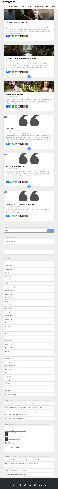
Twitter (7, 383)
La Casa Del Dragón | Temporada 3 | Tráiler (15, 414)
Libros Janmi (8, 337)
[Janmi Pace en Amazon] (14, 484)
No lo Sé (7, 358)
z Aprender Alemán (10, 394)
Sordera (7, 376)
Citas (6, 276)
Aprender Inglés (9, 269)
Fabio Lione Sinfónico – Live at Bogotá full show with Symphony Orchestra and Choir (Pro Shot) (28, 411)
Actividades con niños (10, 262)
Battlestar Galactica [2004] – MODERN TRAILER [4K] (25, 463)
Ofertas (7, 362)
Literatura (7, 340)
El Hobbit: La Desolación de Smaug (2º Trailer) (21, 58)
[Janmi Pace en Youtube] (40, 484)
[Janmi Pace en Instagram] (20, 484)
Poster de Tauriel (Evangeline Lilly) (17, 23)
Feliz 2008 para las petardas (15, 166)
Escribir (7, 305)
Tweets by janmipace (10, 241)
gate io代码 (8, 459)
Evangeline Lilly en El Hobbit (15, 94)
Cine (6, 272)
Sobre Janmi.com (27, 481)
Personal (7, 369)
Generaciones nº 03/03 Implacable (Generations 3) (14, 439)
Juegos (7, 330)
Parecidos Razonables (10, 365)
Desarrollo (7, 294)
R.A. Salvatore (8, 442)
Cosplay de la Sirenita (19, 470)
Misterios (7, 344)
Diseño (7, 297)
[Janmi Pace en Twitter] (30, 484)
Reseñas (48, 6)
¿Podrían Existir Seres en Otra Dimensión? (15, 418)
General (7, 312)
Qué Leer (29, 6)
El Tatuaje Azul (12, 432)
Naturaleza (8, 355)
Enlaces (7, 301)
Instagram (7, 322)
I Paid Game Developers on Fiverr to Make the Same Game (26, 459)
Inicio (10, 6)
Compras (7, 283)
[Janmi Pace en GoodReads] (35, 484)
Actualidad (8, 265)
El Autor (54, 6)
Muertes (7, 347)
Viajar (6, 387)
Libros (6, 333)
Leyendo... (15, 431)
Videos (7, 390)
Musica (7, 351)
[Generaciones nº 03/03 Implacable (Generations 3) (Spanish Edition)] (6, 439)
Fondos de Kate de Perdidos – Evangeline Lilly (21, 204)
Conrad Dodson (9, 474)
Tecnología (8, 380)
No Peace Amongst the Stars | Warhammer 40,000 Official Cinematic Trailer (23, 407)
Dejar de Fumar (9, 290)
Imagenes (7, 319)
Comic (6, 280)
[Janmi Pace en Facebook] (25, 484)
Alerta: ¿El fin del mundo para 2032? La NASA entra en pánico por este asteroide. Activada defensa (29, 403)
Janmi (8, 25)
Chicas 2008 (10, 129)
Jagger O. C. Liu (9, 470)
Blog (23, 6)
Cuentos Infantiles (9, 287)
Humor (7, 315)
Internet (7, 326)
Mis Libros (16, 6)
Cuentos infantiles (38, 6)
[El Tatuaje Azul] (6, 434)
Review (7, 372)
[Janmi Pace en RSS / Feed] (45, 484)
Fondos (7, 308)
